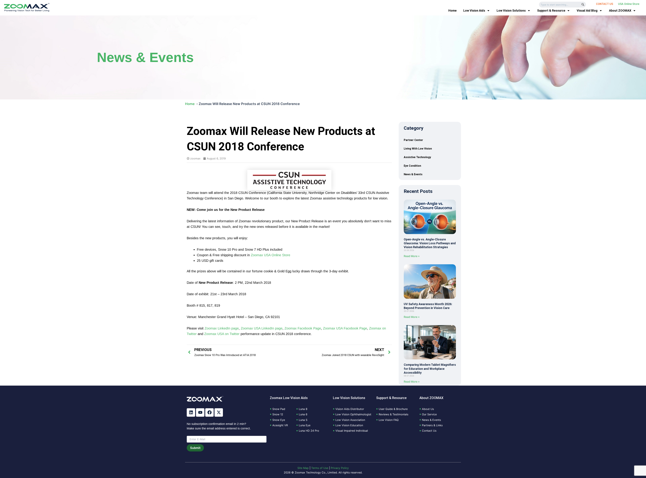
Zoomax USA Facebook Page (345, 328)
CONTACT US (604, 4)
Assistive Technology (417, 157)
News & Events (145, 57)
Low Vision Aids (474, 10)
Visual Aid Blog (587, 10)
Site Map (303, 468)
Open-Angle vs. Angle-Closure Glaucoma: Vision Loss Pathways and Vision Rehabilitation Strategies (430, 243)
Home (452, 10)
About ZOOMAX (620, 10)
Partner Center (413, 140)
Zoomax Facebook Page (302, 328)
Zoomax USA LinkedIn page (261, 328)
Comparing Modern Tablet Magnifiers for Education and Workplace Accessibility (430, 368)
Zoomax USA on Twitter (222, 334)
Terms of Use (319, 468)
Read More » (412, 256)
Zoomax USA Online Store (270, 255)
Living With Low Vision (418, 148)
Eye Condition (412, 165)
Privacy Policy (340, 468)
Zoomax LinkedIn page (222, 328)
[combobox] (559, 4)
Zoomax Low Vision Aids (289, 398)
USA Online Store (628, 4)
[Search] (583, 4)
